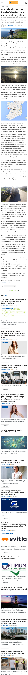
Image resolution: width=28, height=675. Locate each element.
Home (2, 6)
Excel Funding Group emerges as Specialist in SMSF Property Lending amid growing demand (12, 492)
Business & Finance (7, 308)
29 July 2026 (14, 369)
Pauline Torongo (6, 305)
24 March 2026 (14, 655)
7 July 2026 (13, 403)
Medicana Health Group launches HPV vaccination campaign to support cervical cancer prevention (14, 589)
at (3, 437)
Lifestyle (4, 342)
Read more (6, 327)
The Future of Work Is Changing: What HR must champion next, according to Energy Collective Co (13, 301)
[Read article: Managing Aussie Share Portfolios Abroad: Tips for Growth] (14, 442)
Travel (6, 6)
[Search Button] (26, 2)
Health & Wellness (7, 596)
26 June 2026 (13, 496)
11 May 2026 (13, 530)
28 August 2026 (14, 305)
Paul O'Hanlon (9, 25)
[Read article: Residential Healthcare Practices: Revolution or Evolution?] (14, 569)
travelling (12, 286)
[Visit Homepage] (13, 2)
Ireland (6, 286)
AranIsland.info (5, 283)
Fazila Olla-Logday (6, 369)
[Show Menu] (2, 2)
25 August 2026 (14, 339)
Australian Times (6, 403)
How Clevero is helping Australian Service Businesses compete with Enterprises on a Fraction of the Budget (14, 621)
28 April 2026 (14, 625)
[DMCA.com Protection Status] (14, 290)
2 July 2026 (14, 434)
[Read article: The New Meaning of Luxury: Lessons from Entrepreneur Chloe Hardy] (14, 472)
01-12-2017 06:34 (19, 25)
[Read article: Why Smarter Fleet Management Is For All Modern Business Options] (14, 377)
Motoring (5, 372)
